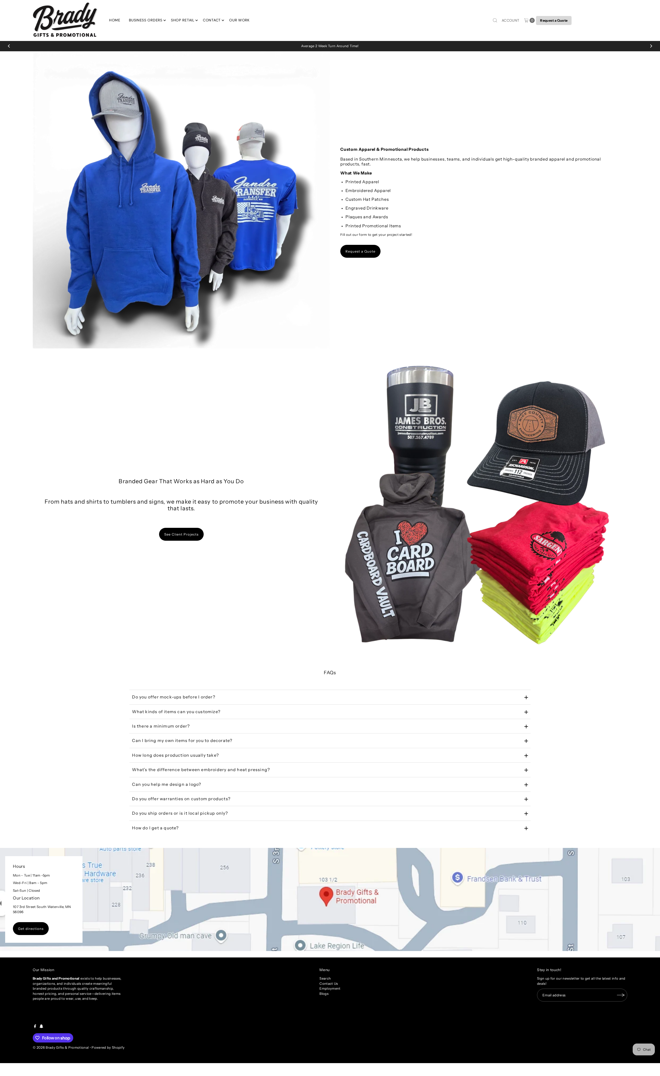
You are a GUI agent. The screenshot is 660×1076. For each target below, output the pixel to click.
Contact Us (328, 983)
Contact (212, 20)
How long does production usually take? (175, 755)
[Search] (495, 20)
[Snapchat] (41, 1027)
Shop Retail (182, 20)
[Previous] (9, 46)
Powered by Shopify (108, 1047)
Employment (329, 988)
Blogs (323, 993)
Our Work (239, 20)
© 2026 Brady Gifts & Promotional (61, 1047)
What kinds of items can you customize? (176, 711)
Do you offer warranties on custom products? (181, 798)
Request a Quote (553, 20)
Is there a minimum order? (161, 726)
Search (325, 978)
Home (114, 20)
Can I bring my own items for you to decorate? (182, 740)
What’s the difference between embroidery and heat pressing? (201, 769)
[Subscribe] (620, 995)
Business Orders (145, 20)
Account (510, 20)
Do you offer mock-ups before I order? (173, 696)
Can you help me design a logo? (166, 784)
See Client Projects (181, 534)
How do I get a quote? (155, 827)
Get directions (31, 929)
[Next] (651, 46)
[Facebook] (35, 1027)
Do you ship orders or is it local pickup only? (180, 813)
